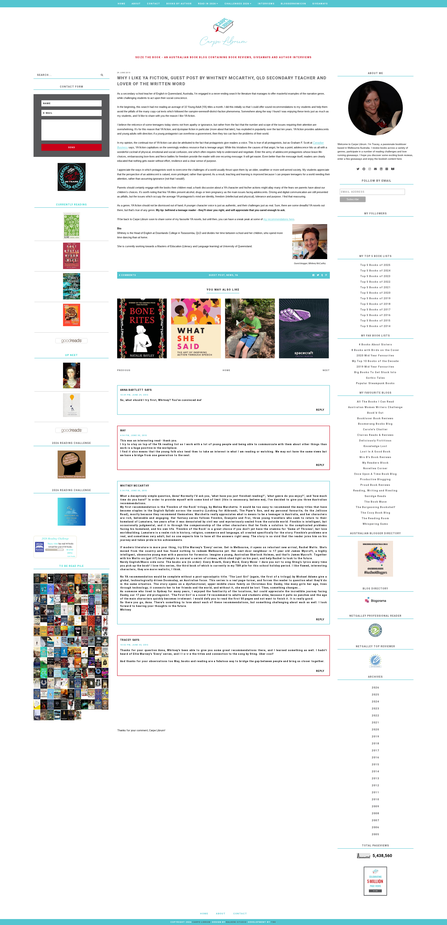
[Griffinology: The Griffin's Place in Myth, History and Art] (91, 641)
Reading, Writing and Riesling (375, 490)
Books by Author (179, 3)
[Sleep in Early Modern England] (43, 599)
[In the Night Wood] (37, 589)
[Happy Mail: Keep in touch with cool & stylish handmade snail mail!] (64, 682)
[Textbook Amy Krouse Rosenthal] (50, 599)
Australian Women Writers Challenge (375, 407)
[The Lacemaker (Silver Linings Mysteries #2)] (105, 641)
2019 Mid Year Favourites (375, 366)
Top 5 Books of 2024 (375, 270)
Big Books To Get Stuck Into (375, 372)
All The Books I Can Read (375, 401)
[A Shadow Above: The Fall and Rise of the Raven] (50, 641)
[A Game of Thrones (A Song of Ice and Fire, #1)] (57, 652)
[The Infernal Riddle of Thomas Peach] (37, 631)
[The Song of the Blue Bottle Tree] (50, 620)
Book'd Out (375, 412)
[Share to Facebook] (313, 275)
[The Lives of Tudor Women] (57, 662)
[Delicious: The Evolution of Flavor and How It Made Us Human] (43, 631)
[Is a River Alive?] (43, 673)
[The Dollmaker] (77, 704)
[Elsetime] (37, 620)
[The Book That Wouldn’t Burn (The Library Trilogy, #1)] (105, 704)
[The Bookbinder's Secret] (64, 579)
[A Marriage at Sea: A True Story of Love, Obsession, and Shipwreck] (50, 694)
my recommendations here (278, 219)
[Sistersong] (37, 599)
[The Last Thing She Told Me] (71, 673)
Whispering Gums (375, 524)
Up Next (71, 355)
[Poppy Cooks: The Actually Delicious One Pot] (71, 315)
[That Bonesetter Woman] (98, 694)
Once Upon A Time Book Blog (375, 474)
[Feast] (105, 673)
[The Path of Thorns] (57, 599)
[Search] (101, 74)
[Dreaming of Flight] (71, 620)
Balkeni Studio (236, 922)
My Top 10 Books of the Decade (375, 361)
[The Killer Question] (50, 631)
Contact (153, 3)
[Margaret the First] (71, 375)
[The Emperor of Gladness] (64, 694)
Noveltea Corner (375, 468)
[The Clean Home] (91, 578)
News (229, 275)
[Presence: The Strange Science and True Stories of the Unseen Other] (43, 641)
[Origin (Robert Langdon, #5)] (84, 641)
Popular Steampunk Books (375, 383)
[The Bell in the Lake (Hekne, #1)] (37, 662)
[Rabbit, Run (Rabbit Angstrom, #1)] (71, 641)
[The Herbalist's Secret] (77, 683)
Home (121, 3)
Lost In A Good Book (375, 451)
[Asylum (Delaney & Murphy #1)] (98, 641)
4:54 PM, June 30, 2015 (133, 435)
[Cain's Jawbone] (105, 694)
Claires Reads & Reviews (375, 435)
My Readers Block (375, 462)
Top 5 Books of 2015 (375, 320)
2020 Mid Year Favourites (375, 355)
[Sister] (57, 683)
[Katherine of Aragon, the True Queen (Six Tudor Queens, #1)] (37, 694)
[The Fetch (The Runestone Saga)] (43, 704)
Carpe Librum (201, 922)
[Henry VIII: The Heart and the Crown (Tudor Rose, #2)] (77, 579)
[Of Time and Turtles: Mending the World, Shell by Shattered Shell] (105, 662)
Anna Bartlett (132, 390)
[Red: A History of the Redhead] (98, 651)
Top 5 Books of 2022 (375, 281)
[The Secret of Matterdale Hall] (98, 620)
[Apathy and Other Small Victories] (64, 651)
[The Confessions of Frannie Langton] (57, 610)
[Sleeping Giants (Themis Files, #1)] (57, 704)
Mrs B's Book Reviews (375, 457)
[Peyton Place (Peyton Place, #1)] (37, 715)
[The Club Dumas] (84, 620)
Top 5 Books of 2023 (375, 276)
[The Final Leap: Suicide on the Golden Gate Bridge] (84, 704)
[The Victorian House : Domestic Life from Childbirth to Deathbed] (37, 652)
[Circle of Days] (64, 631)
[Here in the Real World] (91, 683)
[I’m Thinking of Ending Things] (71, 579)
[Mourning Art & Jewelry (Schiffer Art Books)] (98, 682)
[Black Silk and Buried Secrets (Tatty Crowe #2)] (77, 715)
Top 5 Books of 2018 (375, 304)
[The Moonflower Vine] (84, 579)
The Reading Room (375, 518)
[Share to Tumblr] (322, 275)
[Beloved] (84, 652)
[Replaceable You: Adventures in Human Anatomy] (50, 589)
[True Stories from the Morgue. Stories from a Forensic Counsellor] (64, 620)
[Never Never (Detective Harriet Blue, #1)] (77, 652)
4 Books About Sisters (375, 344)
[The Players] (57, 589)
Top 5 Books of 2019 (375, 298)
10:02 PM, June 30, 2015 (134, 645)
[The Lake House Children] (98, 631)
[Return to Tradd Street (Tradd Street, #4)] (37, 673)
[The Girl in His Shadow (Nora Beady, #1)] (77, 641)
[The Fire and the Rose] (84, 673)
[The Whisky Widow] (50, 704)
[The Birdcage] (50, 715)
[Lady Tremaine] (91, 652)
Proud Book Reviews (375, 485)
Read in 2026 (207, 3)
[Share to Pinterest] (326, 275)
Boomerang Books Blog (375, 423)
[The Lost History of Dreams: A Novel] (71, 715)
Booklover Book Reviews (375, 418)
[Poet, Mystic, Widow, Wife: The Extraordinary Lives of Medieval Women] (71, 256)
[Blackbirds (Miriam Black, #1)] (105, 631)
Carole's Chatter (375, 429)
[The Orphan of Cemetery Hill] (98, 662)
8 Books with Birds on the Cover (375, 350)
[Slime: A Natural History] (71, 226)
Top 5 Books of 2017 (375, 309)
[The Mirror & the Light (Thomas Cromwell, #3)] (71, 286)
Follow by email (376, 180)
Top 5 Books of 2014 (375, 326)
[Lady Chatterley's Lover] (91, 620)
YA (236, 275)
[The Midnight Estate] (105, 589)
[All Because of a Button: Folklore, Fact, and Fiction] (105, 610)
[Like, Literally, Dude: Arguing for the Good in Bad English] (37, 704)
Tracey (125, 640)
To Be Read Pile (71, 566)
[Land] (71, 589)
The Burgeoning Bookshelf (375, 507)
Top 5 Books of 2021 (375, 287)
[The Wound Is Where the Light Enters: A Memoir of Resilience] (37, 641)
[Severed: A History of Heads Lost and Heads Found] (105, 652)
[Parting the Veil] (105, 579)
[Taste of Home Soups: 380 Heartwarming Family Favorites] (91, 693)
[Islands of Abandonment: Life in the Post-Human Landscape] (98, 599)
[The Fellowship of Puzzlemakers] (43, 652)
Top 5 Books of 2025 (375, 265)
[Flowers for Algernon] (77, 620)
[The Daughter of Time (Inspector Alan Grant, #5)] (91, 704)
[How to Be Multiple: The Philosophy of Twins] (91, 589)
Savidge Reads (375, 496)
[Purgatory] (43, 683)
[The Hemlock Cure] (64, 662)
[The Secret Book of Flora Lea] (57, 631)
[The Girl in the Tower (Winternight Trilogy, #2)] (37, 610)
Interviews (266, 3)
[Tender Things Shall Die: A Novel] (105, 599)
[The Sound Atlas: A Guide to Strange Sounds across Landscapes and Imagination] (71, 610)
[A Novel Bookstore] (77, 694)
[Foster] (57, 715)
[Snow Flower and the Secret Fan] (98, 589)
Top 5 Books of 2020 (375, 292)
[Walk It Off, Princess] (77, 631)
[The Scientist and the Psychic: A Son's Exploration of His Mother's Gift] (50, 652)
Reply (320, 409)
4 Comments (127, 275)
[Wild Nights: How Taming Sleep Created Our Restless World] (50, 662)
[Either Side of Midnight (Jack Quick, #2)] (77, 673)
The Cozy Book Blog (375, 512)
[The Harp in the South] (43, 715)
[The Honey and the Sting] (84, 631)
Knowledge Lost (375, 446)
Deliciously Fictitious (375, 440)
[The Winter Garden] (91, 610)
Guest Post (217, 275)
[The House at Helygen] (84, 662)
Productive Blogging (375, 479)
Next (326, 370)
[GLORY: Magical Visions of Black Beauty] (64, 598)
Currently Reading (71, 204)
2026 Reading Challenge (55, 538)
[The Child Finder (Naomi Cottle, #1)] (71, 631)
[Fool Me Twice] (77, 662)
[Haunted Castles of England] (50, 610)
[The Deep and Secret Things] (71, 694)
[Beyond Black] (98, 673)
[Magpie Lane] (91, 673)
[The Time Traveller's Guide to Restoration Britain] (50, 683)
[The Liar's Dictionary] (43, 662)
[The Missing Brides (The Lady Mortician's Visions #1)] (105, 683)
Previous (123, 370)
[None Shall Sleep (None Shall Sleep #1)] (64, 641)
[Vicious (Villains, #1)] (57, 620)
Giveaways (320, 3)
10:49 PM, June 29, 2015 (134, 395)
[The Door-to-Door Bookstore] (98, 704)
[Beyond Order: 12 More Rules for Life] (64, 704)
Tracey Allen (52, 543)
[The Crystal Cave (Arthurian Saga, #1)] (71, 652)
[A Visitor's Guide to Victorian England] (77, 599)
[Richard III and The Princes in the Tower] (91, 631)
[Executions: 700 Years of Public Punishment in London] (43, 693)
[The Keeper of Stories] (91, 599)
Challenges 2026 (237, 3)
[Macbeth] (105, 620)
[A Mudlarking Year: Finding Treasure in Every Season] (57, 694)
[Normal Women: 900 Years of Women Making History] (84, 683)
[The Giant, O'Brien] (43, 579)
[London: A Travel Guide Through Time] (57, 673)
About (136, 3)
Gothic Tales (375, 377)
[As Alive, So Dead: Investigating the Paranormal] (50, 579)
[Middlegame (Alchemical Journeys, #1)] (77, 610)
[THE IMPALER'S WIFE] (43, 610)
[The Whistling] (64, 715)
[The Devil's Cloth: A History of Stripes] (84, 598)
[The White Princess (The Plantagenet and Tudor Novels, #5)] (37, 683)
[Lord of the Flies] (71, 704)
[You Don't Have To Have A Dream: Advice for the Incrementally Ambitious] (71, 405)
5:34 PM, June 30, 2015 (133, 490)
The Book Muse (375, 501)
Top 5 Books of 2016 (375, 315)
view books (71, 556)
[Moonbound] (71, 599)
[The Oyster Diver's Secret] (64, 673)
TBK (273, 922)
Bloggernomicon (293, 3)
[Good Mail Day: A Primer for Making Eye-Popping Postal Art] (84, 692)
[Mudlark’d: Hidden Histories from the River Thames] (71, 683)
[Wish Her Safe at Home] (71, 662)
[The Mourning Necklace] (64, 589)
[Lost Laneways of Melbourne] (98, 579)
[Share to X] (318, 275)
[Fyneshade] (84, 589)
